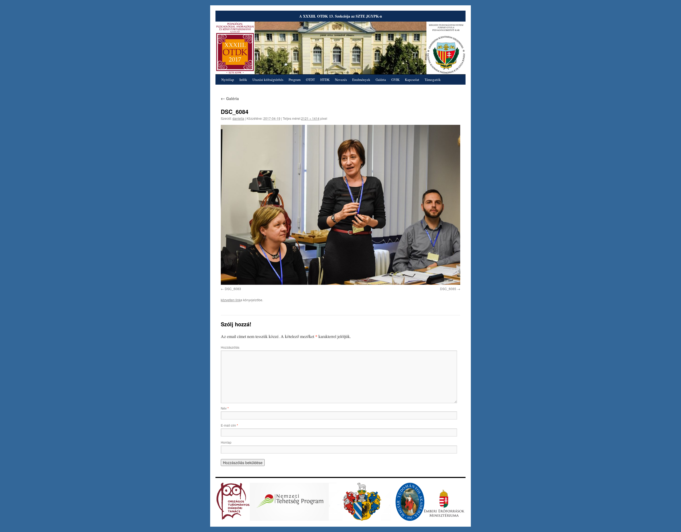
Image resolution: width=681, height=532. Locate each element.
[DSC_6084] (340, 204)
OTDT (310, 79)
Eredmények (361, 79)
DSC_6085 (448, 288)
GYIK (395, 79)
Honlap (226, 442)
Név (225, 408)
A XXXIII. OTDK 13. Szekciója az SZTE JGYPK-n (340, 16)
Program (295, 79)
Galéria (381, 79)
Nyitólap (227, 79)
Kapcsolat (412, 79)
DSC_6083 (233, 288)
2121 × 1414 (310, 118)
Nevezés (341, 79)
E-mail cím (229, 425)
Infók (243, 79)
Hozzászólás (230, 347)
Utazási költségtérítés (267, 79)
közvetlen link (230, 300)
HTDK (325, 79)
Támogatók (433, 79)
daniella (238, 118)
